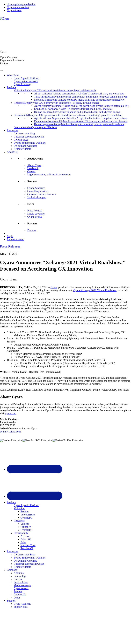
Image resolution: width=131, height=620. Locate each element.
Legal (17, 597)
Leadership (33, 168)
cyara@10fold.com (10, 431)
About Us (12, 151)
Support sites (20, 606)
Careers (31, 171)
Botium (24, 511)
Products (11, 87)
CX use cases (21, 139)
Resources (12, 130)
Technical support (36, 197)
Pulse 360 (25, 539)
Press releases (34, 210)
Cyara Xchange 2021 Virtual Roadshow (95, 290)
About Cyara (34, 165)
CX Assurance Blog (24, 554)
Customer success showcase (29, 136)
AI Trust (25, 536)
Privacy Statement (58, 615)
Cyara (53, 287)
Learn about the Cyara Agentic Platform (35, 127)
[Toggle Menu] (1, 70)
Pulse (23, 542)
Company (12, 569)
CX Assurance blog (24, 133)
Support (11, 600)
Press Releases (10, 246)
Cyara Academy (22, 84)
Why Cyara (13, 75)
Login (10, 236)
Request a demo (15, 239)
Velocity (24, 523)
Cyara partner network (26, 81)
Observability (21, 533)
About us (19, 572)
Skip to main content (18, 7)
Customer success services (41, 194)
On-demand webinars (25, 145)
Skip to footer (14, 10)
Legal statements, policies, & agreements (49, 174)
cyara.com (10, 413)
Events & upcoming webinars (30, 142)
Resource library (22, 148)
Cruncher (25, 526)
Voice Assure (27, 514)
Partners (31, 230)
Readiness (19, 520)
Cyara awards (34, 216)
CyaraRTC (26, 517)
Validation (19, 508)
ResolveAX (26, 548)
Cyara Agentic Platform (26, 78)
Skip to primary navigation (21, 4)
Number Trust (27, 545)
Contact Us (20, 594)
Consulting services (37, 191)
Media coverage (36, 213)
